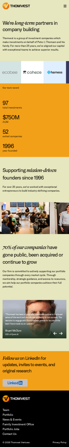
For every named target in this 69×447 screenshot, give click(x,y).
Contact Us (9, 434)
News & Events (12, 419)
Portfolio (8, 415)
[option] (36, 319)
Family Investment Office (18, 424)
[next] (61, 334)
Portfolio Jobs (11, 429)
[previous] (55, 334)
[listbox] (34, 319)
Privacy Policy (59, 442)
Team (6, 410)
